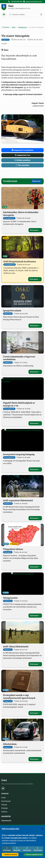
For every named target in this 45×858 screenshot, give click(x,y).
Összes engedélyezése (34, 854)
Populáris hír (22, 27)
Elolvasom (34, 230)
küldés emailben (23, 160)
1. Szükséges (7, 849)
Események (6, 801)
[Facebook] (4, 14)
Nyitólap (6, 27)
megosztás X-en (23, 155)
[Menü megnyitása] (41, 14)
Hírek (14, 27)
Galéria (4, 812)
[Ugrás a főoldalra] (3, 7)
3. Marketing (27, 849)
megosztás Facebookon (23, 150)
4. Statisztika (38, 849)
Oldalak (4, 808)
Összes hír (36, 181)
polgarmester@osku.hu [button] (34, 1)
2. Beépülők (17, 849)
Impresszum (6, 820)
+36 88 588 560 (16, 1)
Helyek (4, 805)
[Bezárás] (42, 829)
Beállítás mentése (10, 854)
